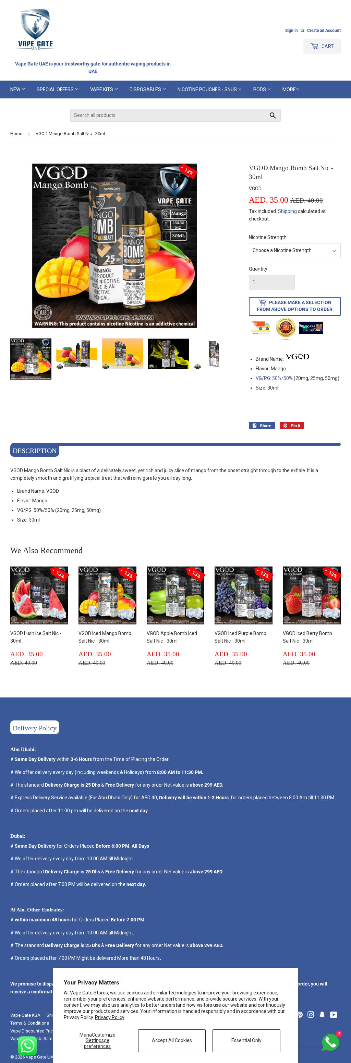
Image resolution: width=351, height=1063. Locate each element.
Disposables (146, 89)
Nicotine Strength (268, 237)
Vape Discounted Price (32, 1031)
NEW (15, 89)
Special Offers (56, 89)
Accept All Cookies (172, 1040)
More (289, 89)
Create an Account (324, 30)
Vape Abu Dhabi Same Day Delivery (45, 1038)
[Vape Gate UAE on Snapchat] (322, 1015)
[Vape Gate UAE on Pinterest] (299, 1015)
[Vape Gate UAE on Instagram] (310, 1015)
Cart (327, 46)
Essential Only (246, 1040)
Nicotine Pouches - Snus (208, 89)
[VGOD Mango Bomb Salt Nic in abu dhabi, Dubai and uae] (297, 359)
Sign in (291, 30)
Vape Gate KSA (25, 1015)
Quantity (258, 269)
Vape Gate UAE (41, 1057)
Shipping (287, 211)
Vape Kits (102, 89)
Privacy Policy (109, 1017)
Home (16, 133)
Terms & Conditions (29, 1023)
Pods (260, 89)
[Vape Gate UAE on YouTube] (333, 1015)
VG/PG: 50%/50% (274, 378)
